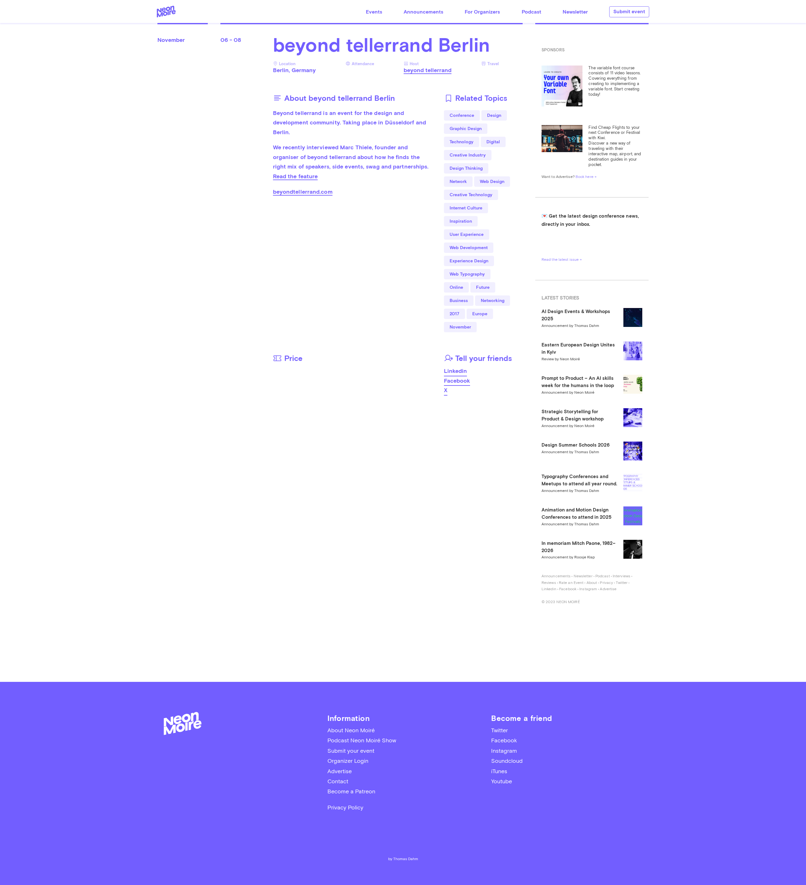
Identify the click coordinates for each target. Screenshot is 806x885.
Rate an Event (571, 582)
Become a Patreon (351, 791)
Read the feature (295, 176)
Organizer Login (347, 760)
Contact (337, 781)
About (592, 582)
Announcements (423, 12)
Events (374, 12)
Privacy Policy (345, 807)
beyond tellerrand (427, 70)
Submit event (629, 11)
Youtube (501, 781)
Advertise (608, 589)
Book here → (586, 176)
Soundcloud (507, 760)
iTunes (499, 771)
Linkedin (455, 371)
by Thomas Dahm (403, 859)
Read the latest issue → (562, 259)
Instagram (588, 589)
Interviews (621, 576)
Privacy (606, 582)
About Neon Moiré (351, 730)
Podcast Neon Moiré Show (361, 740)
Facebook (457, 380)
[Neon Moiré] (166, 11)
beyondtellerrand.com (302, 191)
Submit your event (350, 750)
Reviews (549, 582)
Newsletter (575, 12)
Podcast (531, 12)
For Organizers (482, 12)
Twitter (621, 582)
